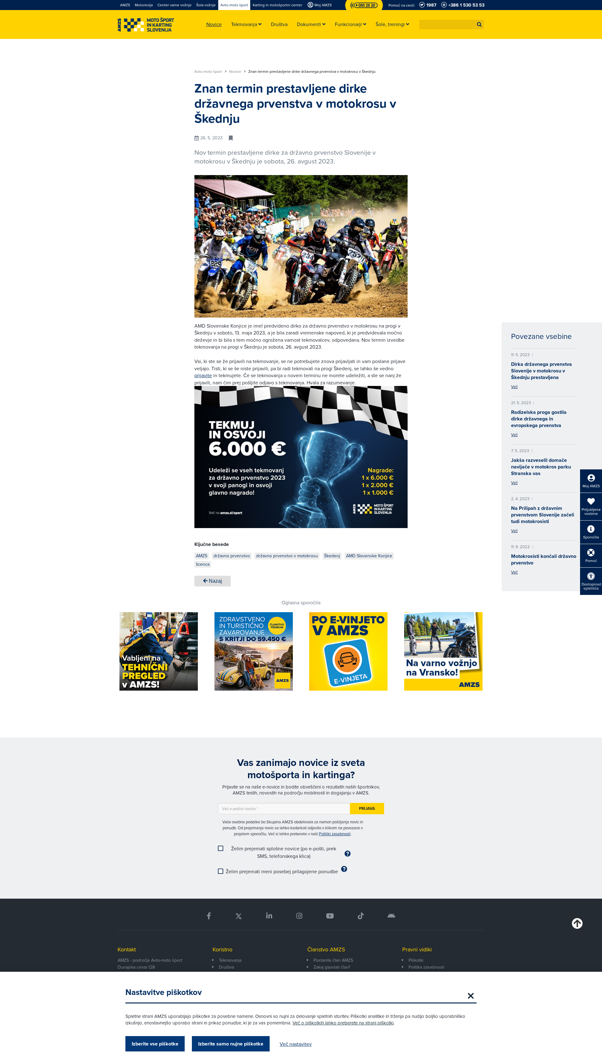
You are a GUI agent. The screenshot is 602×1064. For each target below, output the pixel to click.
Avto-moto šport (208, 71)
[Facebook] (209, 916)
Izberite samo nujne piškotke (230, 1043)
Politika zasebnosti (426, 967)
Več (514, 386)
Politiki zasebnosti (335, 834)
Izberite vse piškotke (155, 1043)
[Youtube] (330, 916)
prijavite (203, 375)
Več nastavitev (296, 1043)
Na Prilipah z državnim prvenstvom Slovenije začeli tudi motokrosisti (542, 515)
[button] (479, 24)
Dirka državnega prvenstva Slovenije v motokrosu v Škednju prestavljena (541, 371)
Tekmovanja (230, 960)
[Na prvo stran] (146, 24)
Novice (235, 71)
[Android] (391, 916)
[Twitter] (238, 916)
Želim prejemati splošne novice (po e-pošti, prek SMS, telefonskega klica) (283, 852)
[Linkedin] (269, 916)
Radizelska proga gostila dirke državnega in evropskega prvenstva (539, 419)
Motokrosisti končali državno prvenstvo (543, 559)
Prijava (367, 808)
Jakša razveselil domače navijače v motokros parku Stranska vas (541, 467)
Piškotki (416, 960)
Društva (226, 967)
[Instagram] (299, 916)
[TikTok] (361, 916)
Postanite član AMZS (333, 960)
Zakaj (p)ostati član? (332, 967)
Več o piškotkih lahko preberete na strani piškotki (343, 1022)
